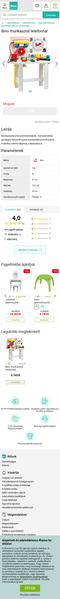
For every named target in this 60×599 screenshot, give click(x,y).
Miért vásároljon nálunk (13, 493)
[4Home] (3, 22)
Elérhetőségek (9, 462)
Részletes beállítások (30, 594)
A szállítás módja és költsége (16, 485)
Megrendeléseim (10, 523)
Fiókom (5, 520)
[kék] (42, 307)
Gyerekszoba (29, 23)
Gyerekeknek (13, 23)
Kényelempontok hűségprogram (18, 481)
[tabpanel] (30, 64)
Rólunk (5, 465)
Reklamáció (8, 527)
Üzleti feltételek (9, 500)
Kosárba (30, 110)
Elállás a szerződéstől (12, 531)
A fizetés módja (9, 489)
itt (17, 581)
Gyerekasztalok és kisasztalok (15, 25)
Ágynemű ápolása (11, 504)
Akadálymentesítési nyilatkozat (17, 507)
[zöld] (36, 307)
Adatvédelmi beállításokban (34, 576)
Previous (5, 296)
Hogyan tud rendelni (12, 478)
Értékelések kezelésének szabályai (19, 535)
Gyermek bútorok (46, 23)
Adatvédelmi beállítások (14, 496)
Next (55, 296)
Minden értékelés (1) (30, 249)
